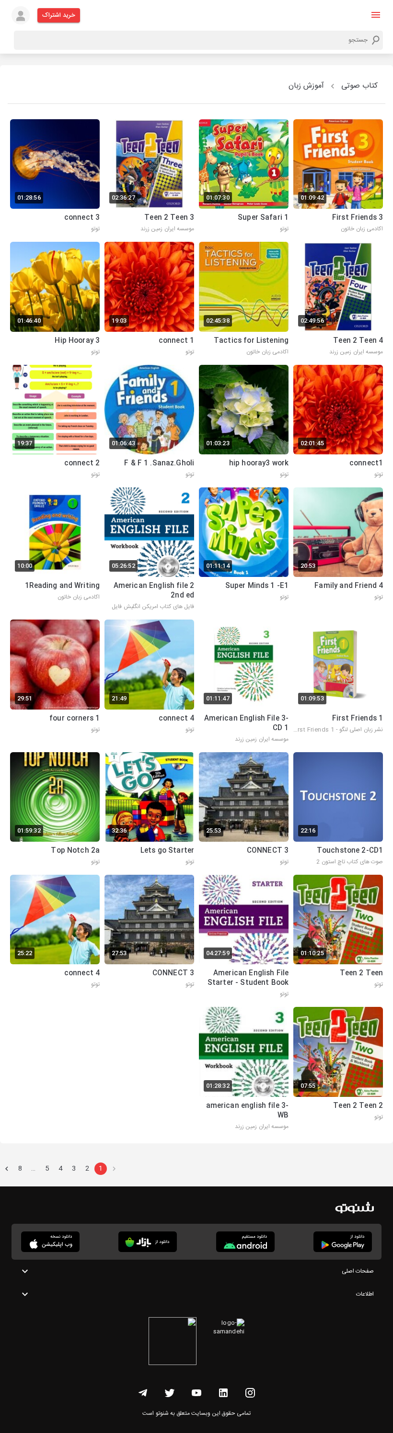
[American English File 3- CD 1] (244, 682)
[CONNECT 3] (244, 809)
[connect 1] (149, 299)
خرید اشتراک (58, 15)
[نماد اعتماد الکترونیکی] (172, 1342)
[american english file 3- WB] (244, 1069)
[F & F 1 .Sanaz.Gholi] (149, 422)
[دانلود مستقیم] (245, 1241)
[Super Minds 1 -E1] (244, 549)
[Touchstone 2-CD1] (338, 809)
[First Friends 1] (338, 682)
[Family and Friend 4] (338, 549)
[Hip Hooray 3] (55, 299)
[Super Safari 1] (244, 176)
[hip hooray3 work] (244, 422)
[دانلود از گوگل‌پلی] (342, 1241)
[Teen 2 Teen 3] (149, 176)
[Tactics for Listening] (244, 299)
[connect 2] (55, 422)
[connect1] (338, 422)
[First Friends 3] (338, 176)
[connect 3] (55, 176)
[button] (375, 15)
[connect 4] (149, 682)
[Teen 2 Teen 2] (338, 1069)
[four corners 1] (55, 682)
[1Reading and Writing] (55, 549)
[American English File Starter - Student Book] (244, 937)
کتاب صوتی (359, 85)
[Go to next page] (6, 1168)
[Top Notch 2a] (55, 809)
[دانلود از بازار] (147, 1241)
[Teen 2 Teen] (338, 937)
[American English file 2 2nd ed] (149, 549)
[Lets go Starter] (149, 809)
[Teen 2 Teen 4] (338, 299)
